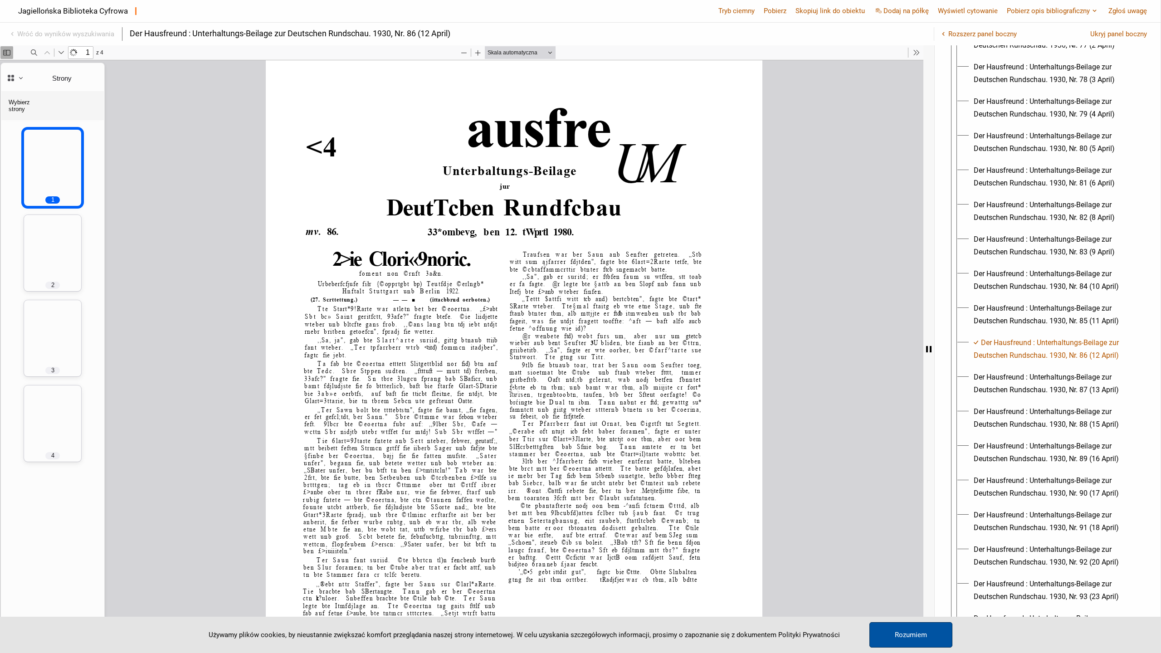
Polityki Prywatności (809, 635)
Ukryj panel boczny (1118, 34)
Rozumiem (911, 635)
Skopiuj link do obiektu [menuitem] (830, 11)
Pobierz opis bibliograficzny (1048, 11)
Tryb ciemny (736, 11)
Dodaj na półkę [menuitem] (906, 11)
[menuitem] (1055, 73)
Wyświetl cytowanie (968, 11)
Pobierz (775, 11)
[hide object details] (928, 349)
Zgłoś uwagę (1127, 11)
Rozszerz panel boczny (982, 34)
